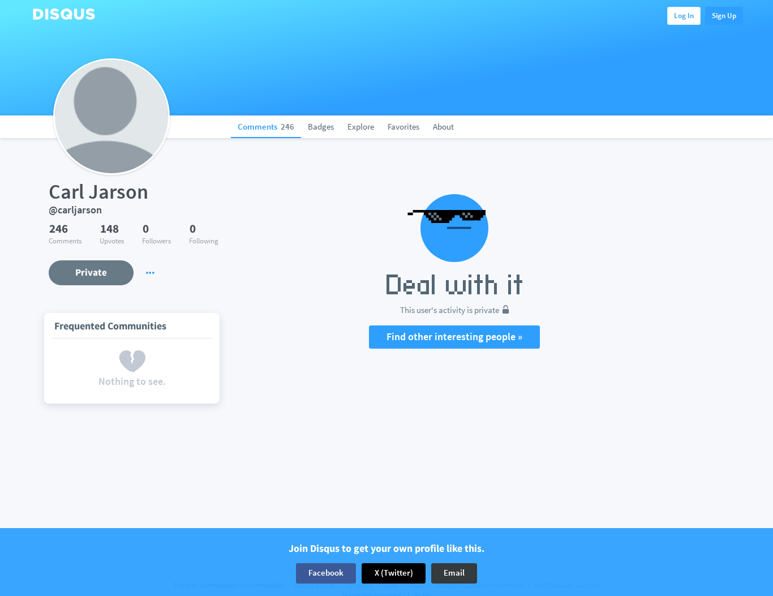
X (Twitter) (394, 573)
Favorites (403, 126)
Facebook (325, 573)
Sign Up (724, 15)
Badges (321, 126)
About (443, 126)
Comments (266, 126)
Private (91, 272)
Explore (360, 126)
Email (454, 573)
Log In (684, 15)
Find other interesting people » (454, 336)
